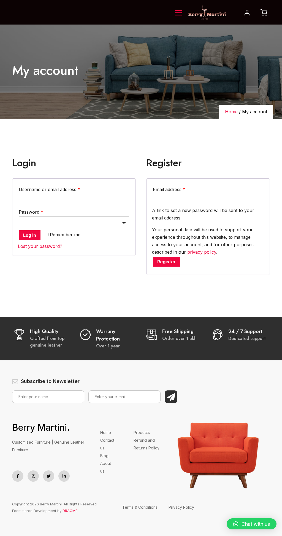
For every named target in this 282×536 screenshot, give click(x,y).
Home (231, 111)
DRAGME (70, 510)
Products (142, 432)
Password (31, 212)
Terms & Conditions (140, 507)
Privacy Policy (181, 507)
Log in (29, 235)
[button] (251, 523)
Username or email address (49, 189)
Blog (104, 455)
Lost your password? (40, 246)
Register (166, 261)
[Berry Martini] (207, 12)
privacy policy (201, 252)
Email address (169, 189)
